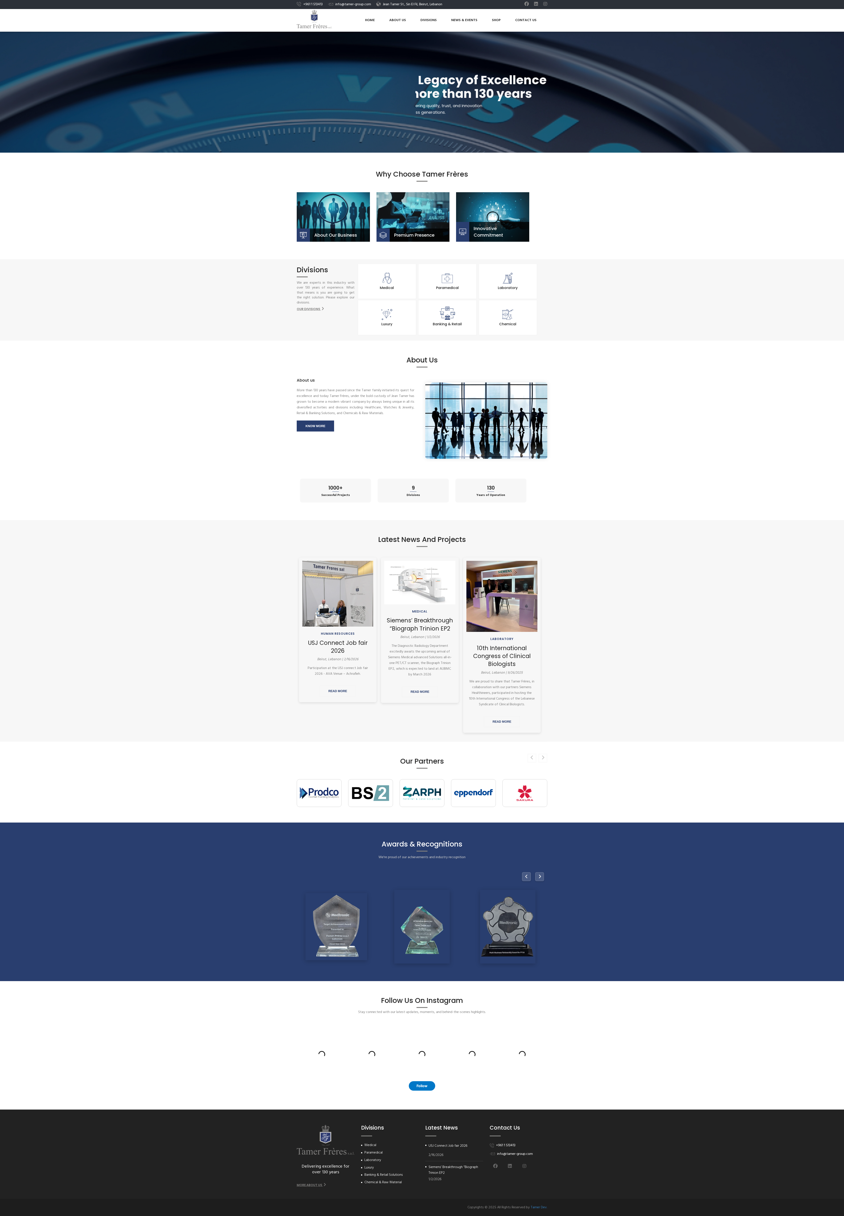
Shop (496, 20)
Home (370, 20)
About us (397, 20)
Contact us (526, 20)
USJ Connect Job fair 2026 (338, 647)
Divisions (428, 20)
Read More (337, 691)
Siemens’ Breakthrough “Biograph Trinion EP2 (420, 624)
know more (315, 426)
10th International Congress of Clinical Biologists (502, 656)
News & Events (464, 20)
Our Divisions (309, 309)
